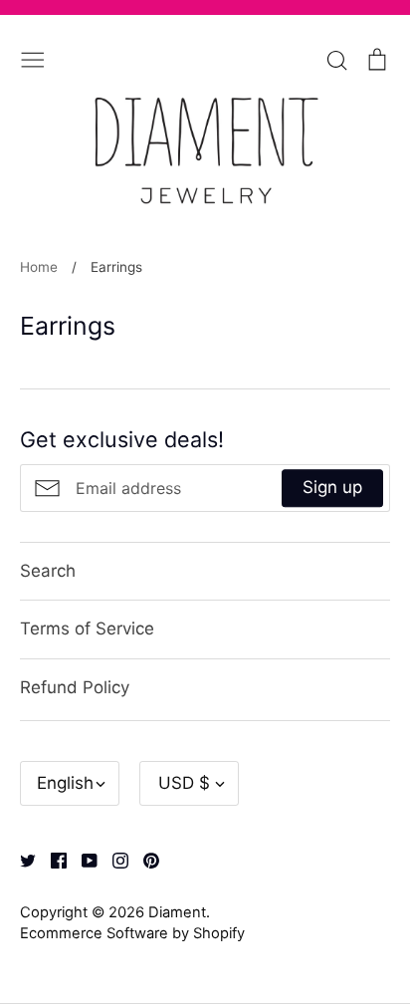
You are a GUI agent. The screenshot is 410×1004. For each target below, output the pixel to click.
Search (48, 571)
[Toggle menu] (33, 58)
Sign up (332, 487)
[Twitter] (20, 859)
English (65, 783)
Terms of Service (87, 628)
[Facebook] (51, 859)
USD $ (184, 783)
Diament (177, 912)
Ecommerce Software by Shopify (132, 933)
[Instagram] (113, 859)
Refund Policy (74, 687)
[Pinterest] (143, 859)
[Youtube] (82, 859)
